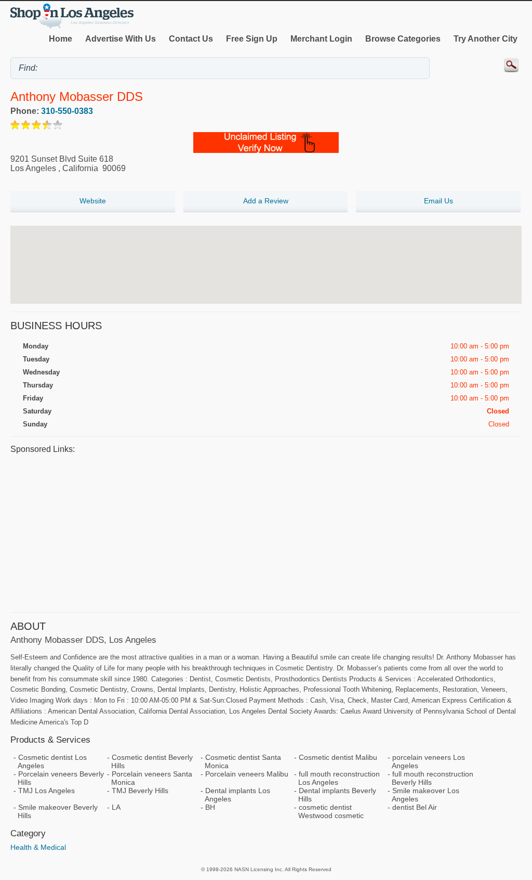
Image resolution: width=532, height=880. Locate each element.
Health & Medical (38, 847)
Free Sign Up (251, 38)
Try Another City (485, 38)
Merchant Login (321, 38)
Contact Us (191, 38)
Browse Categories (403, 38)
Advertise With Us (120, 38)
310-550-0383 (67, 111)
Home (60, 38)
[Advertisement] (266, 531)
